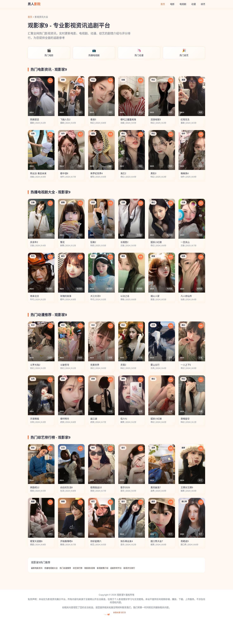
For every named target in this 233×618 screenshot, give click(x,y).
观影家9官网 (89, 568)
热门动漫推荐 (65, 568)
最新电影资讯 (36, 568)
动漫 (193, 4)
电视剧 (183, 4)
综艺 (203, 4)
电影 (172, 4)
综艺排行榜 (77, 568)
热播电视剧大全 (51, 568)
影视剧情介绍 (102, 568)
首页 (163, 4)
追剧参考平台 (116, 568)
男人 (34, 4)
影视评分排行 (129, 568)
